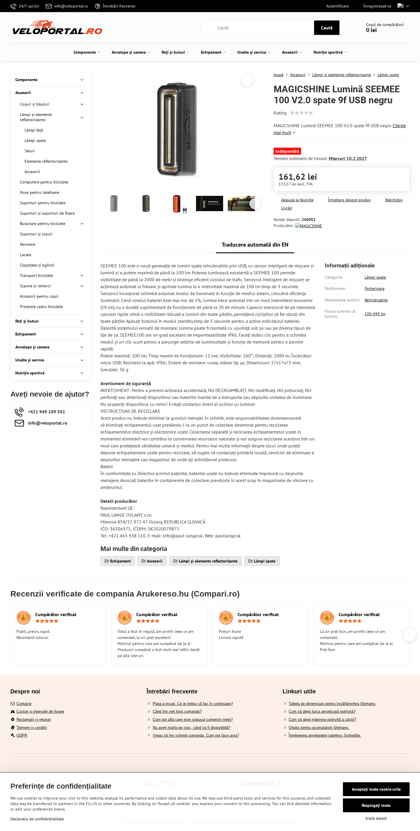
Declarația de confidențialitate (37, 818)
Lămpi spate (375, 277)
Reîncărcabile (376, 300)
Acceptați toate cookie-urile (376, 789)
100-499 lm (375, 313)
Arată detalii (376, 818)
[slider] (301, 112)
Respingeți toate (376, 805)
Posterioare (374, 288)
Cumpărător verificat (55, 614)
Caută (327, 28)
